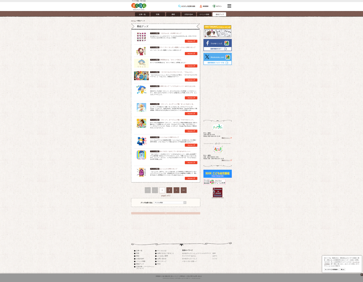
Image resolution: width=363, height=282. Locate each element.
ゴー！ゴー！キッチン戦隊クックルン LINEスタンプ (177, 47)
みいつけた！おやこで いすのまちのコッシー (175, 151)
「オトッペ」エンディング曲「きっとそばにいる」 (177, 104)
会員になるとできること (165, 253)
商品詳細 (190, 41)
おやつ (215, 256)
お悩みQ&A (140, 258)
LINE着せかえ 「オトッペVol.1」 (171, 60)
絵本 (214, 253)
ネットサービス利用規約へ (332, 269)
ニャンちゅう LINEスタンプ (169, 137)
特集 (137, 253)
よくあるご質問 (162, 256)
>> (184, 190)
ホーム (133, 21)
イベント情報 (140, 261)
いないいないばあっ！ (189, 261)
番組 (137, 256)
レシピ (215, 258)
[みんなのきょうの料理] (214, 184)
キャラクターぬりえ (189, 256)
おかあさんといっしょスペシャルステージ (196, 253)
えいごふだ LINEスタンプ (168, 169)
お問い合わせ (161, 258)
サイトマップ (161, 261)
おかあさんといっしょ (189, 258)
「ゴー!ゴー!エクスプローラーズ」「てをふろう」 (177, 72)
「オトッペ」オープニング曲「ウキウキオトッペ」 (177, 120)
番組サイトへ (226, 138)
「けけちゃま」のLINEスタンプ (170, 33)
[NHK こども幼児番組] (217, 177)
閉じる (342, 269)
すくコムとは (161, 250)
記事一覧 (139, 250)
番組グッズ (140, 264)
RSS (159, 264)
